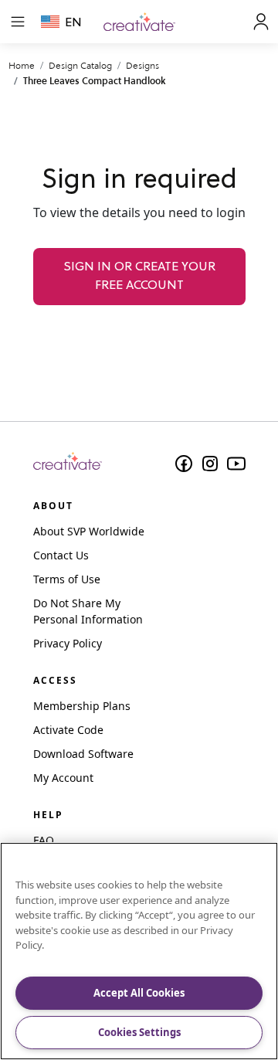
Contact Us (61, 555)
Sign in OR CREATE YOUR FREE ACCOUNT (139, 276)
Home (21, 65)
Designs (142, 65)
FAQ (43, 840)
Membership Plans (82, 705)
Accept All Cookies (139, 993)
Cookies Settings (139, 1032)
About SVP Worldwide (88, 531)
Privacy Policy (67, 643)
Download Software (83, 753)
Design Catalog (80, 65)
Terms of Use (66, 579)
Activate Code (68, 729)
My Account (63, 777)
